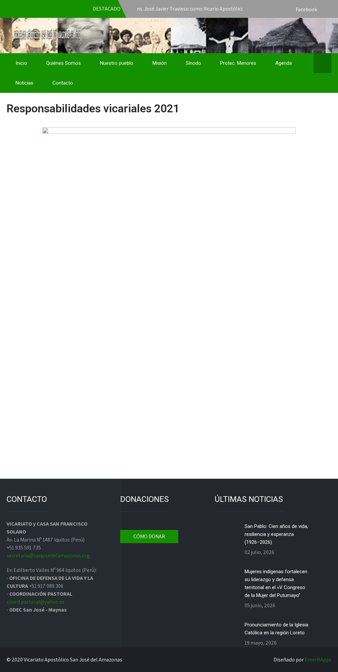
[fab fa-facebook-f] (324, 10)
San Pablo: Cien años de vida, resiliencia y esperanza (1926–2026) (276, 534)
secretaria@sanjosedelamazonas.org (48, 555)
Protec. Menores (238, 63)
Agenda (283, 63)
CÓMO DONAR (149, 536)
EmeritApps (318, 659)
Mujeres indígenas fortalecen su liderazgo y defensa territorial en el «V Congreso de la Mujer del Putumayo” (276, 583)
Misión (159, 63)
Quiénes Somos (63, 63)
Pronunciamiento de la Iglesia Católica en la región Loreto (276, 629)
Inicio (21, 63)
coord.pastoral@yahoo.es (35, 601)
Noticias (24, 83)
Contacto (62, 83)
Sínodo (193, 63)
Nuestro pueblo (116, 63)
